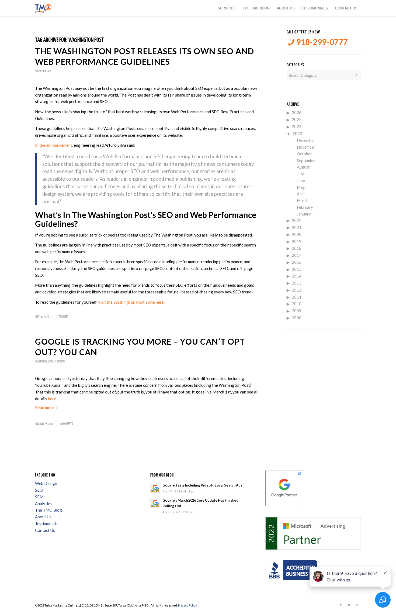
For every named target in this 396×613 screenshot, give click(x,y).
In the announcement (53, 145)
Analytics (43, 503)
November (306, 147)
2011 (296, 296)
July (300, 173)
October (304, 153)
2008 (296, 317)
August (303, 167)
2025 (296, 119)
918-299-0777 (321, 41)
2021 (296, 227)
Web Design (45, 71)
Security (61, 361)
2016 (296, 262)
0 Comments (62, 317)
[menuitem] (226, 8)
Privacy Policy (187, 605)
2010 (296, 303)
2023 (297, 133)
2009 (296, 310)
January (304, 213)
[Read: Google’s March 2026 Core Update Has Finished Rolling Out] (155, 503)
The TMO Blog (48, 510)
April (301, 193)
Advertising (41, 361)
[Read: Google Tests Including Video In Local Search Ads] (155, 488)
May (301, 187)
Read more (44, 407)
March (302, 200)
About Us (43, 516)
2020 (296, 234)
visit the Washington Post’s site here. (131, 302)
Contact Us (45, 530)
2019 (296, 241)
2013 (296, 282)
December (306, 140)
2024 (296, 126)
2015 (296, 269)
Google (52, 361)
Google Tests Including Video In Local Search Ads (202, 485)
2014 (296, 275)
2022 (296, 220)
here (52, 398)
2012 (296, 289)
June (301, 180)
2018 (296, 248)
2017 (296, 255)
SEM (39, 496)
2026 (296, 112)
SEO (36, 71)
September (306, 160)
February (305, 207)
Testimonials (46, 523)
